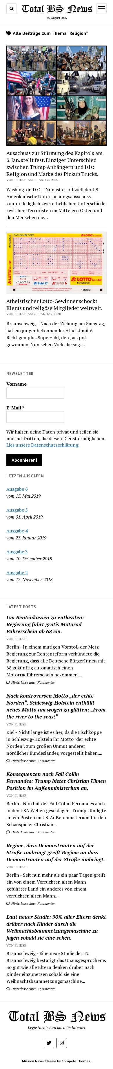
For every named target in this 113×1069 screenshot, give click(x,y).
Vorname (16, 384)
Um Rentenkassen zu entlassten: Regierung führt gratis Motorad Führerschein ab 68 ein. (45, 624)
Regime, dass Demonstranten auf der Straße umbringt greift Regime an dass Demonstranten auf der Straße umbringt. (55, 852)
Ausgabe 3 (17, 551)
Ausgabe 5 (17, 510)
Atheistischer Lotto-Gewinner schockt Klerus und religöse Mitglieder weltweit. (54, 304)
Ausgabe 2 (17, 572)
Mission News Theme (39, 1061)
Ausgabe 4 (17, 531)
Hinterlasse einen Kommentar (32, 682)
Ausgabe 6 (17, 489)
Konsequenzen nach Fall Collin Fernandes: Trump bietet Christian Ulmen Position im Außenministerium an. (56, 780)
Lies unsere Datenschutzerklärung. (42, 445)
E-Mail (15, 408)
